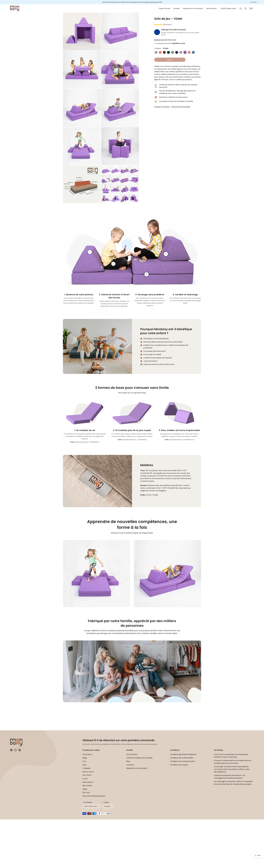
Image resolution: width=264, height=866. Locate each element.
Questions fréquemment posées (139, 758)
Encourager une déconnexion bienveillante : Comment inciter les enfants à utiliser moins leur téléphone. (232, 769)
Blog (128, 761)
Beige (84, 758)
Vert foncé (86, 775)
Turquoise (86, 768)
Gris (84, 761)
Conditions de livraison (179, 765)
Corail (84, 778)
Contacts (130, 765)
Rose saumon (87, 782)
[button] (241, 8)
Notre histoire (131, 754)
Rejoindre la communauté (136, 768)
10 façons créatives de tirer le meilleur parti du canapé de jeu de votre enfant (232, 761)
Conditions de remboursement (182, 761)
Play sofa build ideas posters (93, 796)
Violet (84, 789)
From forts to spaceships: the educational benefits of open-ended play (231, 755)
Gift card (86, 792)
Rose (84, 765)
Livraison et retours (162, 107)
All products (87, 754)
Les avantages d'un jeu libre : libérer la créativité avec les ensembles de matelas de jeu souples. (233, 782)
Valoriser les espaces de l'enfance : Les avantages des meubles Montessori (229, 776)
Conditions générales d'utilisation (183, 754)
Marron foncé (88, 772)
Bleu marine (87, 785)
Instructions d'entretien (180, 107)
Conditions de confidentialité (181, 758)
